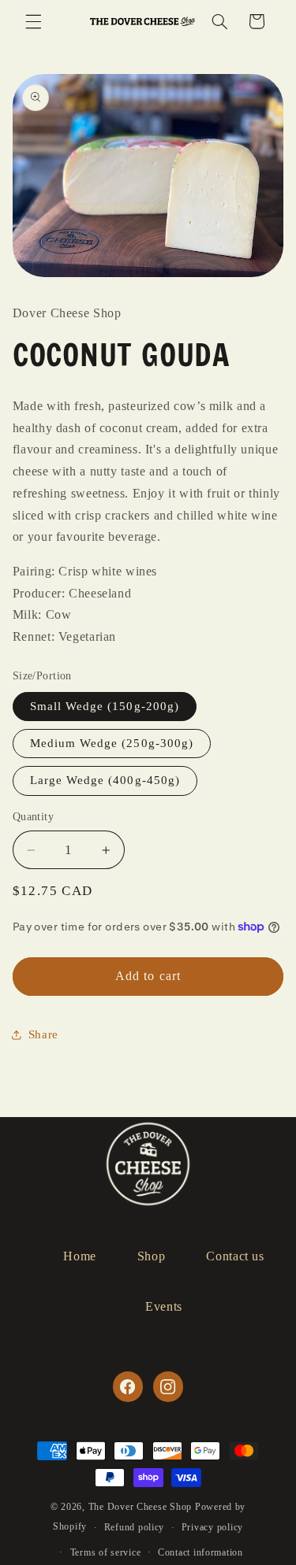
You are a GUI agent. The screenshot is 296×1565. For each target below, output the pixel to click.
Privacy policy (212, 1527)
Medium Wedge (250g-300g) (111, 743)
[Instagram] (168, 1386)
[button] (33, 21)
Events (163, 1306)
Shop (151, 1256)
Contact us (235, 1256)
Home (79, 1256)
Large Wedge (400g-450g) (105, 780)
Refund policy (134, 1527)
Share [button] (43, 1034)
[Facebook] (128, 1386)
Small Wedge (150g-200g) (104, 706)
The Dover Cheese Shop (140, 1506)
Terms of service (105, 1552)
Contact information (200, 1552)
